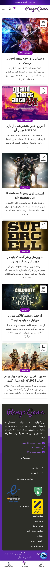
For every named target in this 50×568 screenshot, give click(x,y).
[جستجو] (10, 8)
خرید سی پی (37, 472)
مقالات (21, 53)
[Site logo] (36, 8)
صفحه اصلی (37, 516)
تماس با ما (38, 526)
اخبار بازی (28, 53)
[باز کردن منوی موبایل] (3, 8)
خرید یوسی (37, 467)
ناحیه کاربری (37, 546)
